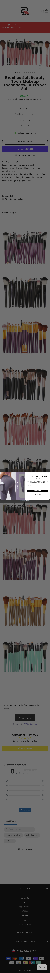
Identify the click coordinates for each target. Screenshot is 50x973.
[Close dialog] (48, 473)
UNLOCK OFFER (37, 490)
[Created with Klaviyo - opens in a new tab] (25, 500)
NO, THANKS (37, 494)
